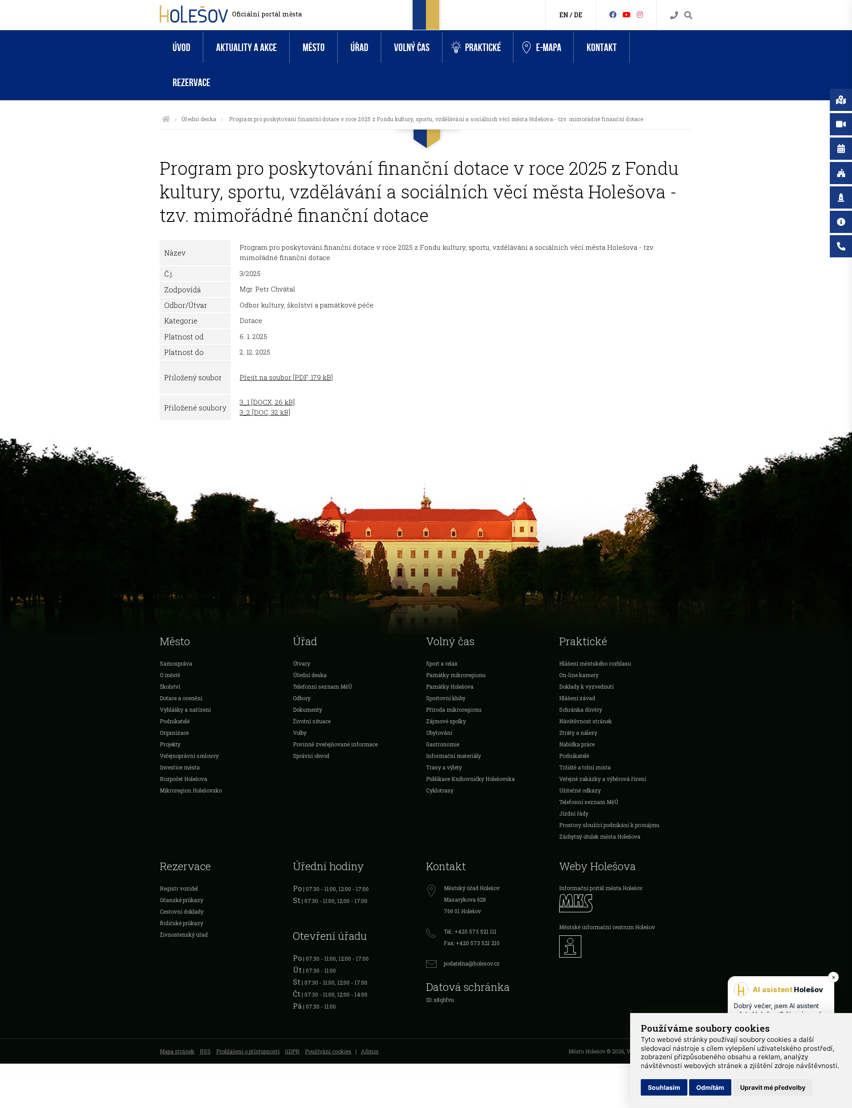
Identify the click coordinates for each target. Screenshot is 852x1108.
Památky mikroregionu (455, 674)
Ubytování (439, 732)
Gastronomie (442, 744)
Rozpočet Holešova (183, 778)
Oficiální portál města (267, 14)
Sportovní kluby (445, 698)
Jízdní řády (573, 813)
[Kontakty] (674, 15)
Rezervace (191, 82)
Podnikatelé (174, 721)
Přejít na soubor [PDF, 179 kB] (286, 377)
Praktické (483, 47)
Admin (370, 1051)
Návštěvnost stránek (585, 721)
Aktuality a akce (246, 47)
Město (314, 47)
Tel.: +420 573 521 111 (470, 931)
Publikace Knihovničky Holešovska (470, 778)
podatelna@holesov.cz (472, 963)
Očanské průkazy (181, 899)
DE (578, 15)
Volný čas (412, 47)
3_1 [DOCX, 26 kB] (267, 402)
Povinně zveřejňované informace (335, 744)
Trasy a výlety (444, 767)
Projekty (170, 744)
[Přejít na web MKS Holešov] (625, 903)
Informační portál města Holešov (601, 887)
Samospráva (176, 663)
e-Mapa (548, 47)
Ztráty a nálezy (578, 732)
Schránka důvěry (580, 709)
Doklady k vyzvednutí (586, 686)
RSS (205, 1051)
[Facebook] (613, 14)
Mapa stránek (177, 1051)
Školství (170, 686)
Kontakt (602, 47)
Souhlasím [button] (664, 1087)
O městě (170, 674)
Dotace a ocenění (181, 698)
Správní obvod (311, 755)
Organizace (174, 732)
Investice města (180, 767)
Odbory (302, 698)
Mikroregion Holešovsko (191, 790)
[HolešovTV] (626, 14)
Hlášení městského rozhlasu (595, 663)
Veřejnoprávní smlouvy (189, 755)
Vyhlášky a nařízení (185, 709)
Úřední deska (198, 118)
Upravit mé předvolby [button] (772, 1087)
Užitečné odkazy (580, 790)
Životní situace (312, 721)
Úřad (359, 47)
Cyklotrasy (440, 790)
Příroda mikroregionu (453, 709)
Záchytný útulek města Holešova (599, 836)
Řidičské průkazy (181, 923)
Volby (300, 732)
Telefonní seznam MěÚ (322, 686)
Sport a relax (442, 663)
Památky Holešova (449, 686)
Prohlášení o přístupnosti (248, 1051)
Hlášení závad (577, 698)
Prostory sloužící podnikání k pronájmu (609, 824)
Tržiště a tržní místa (585, 767)
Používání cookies (328, 1051)
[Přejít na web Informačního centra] (625, 946)
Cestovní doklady (182, 911)
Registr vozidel (179, 888)
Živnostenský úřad (184, 934)
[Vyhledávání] (688, 15)
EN (563, 15)
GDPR (292, 1051)
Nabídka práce (577, 744)
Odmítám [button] (710, 1087)
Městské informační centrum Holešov (607, 927)
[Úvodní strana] (166, 118)
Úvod (181, 47)
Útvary (301, 663)
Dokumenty (307, 709)
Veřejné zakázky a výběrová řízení (602, 778)
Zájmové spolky (446, 721)
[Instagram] (640, 14)
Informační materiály (453, 755)
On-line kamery (579, 674)
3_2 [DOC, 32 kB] (265, 412)
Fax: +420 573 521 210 (472, 942)
